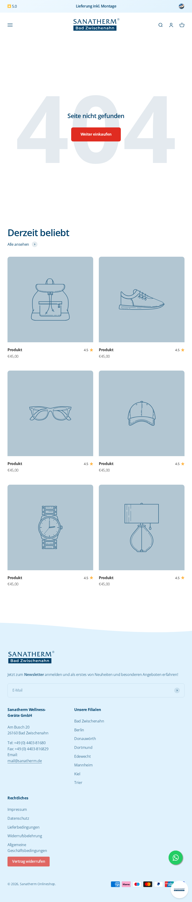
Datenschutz (18, 818)
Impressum (17, 809)
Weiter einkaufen (96, 134)
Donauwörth (85, 738)
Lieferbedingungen (23, 827)
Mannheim (83, 765)
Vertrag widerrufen (28, 861)
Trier (78, 782)
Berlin (79, 729)
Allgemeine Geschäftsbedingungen (27, 847)
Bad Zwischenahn (89, 721)
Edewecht (82, 756)
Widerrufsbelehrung (24, 835)
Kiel (77, 773)
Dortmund (83, 747)
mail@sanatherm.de (24, 760)
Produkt (14, 349)
